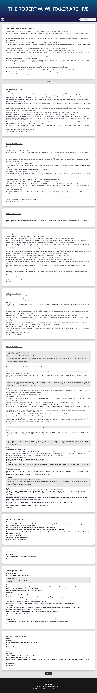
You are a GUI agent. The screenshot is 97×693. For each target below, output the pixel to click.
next (50, 673)
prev (46, 673)
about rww (48, 684)
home (48, 682)
